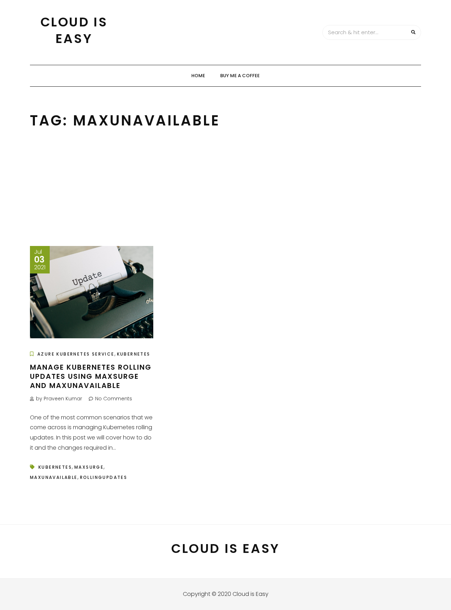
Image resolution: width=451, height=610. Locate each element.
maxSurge (89, 467)
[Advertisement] (225, 193)
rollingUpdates (104, 477)
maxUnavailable (54, 477)
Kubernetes (133, 354)
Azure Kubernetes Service (76, 354)
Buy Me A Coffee (240, 75)
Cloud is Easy (74, 30)
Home (198, 75)
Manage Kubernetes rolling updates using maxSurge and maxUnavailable (91, 376)
